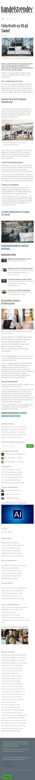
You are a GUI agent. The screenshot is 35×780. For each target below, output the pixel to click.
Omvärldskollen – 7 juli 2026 (14, 458)
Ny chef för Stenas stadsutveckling (11, 593)
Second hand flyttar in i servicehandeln (13, 718)
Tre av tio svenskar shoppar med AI (12, 477)
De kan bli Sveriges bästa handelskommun (14, 715)
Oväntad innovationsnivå (12, 490)
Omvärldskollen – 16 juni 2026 (14, 462)
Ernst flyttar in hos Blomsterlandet (11, 670)
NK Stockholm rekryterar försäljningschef (14, 427)
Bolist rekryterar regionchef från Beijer (13, 598)
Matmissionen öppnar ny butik (10, 704)
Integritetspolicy (8, 766)
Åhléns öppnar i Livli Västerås (10, 542)
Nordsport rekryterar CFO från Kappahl (13, 723)
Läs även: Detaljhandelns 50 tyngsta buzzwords (15, 213)
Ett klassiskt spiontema (12, 494)
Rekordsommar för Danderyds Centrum (13, 720)
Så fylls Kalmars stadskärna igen (10, 731)
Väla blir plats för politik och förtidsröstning (14, 434)
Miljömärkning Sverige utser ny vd (11, 596)
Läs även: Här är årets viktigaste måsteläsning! (13, 100)
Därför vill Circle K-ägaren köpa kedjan (13, 617)
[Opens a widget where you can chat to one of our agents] (7, 777)
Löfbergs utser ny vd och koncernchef (12, 710)
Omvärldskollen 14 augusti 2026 (15, 454)
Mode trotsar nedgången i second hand (13, 432)
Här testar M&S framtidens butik (11, 474)
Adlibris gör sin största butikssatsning (12, 556)
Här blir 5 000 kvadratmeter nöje (11, 570)
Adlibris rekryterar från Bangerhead (12, 437)
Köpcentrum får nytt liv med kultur (11, 573)
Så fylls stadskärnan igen (8, 612)
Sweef (20, 70)
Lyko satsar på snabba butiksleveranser (13, 694)
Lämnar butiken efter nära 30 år (11, 681)
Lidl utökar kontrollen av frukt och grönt (13, 725)
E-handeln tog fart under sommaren (12, 684)
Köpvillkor (6, 762)
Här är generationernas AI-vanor (11, 480)
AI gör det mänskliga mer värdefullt (11, 472)
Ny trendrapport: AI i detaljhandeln (14, 503)
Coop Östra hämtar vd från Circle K (12, 712)
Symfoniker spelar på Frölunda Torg (12, 728)
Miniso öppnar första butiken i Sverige (12, 482)
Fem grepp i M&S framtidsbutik (10, 615)
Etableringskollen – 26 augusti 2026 (12, 691)
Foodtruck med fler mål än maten (11, 697)
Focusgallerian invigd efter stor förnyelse (13, 429)
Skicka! (30, 446)
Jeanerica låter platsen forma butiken (12, 545)
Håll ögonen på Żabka (12, 498)
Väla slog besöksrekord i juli (9, 578)
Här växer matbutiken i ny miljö (10, 469)
